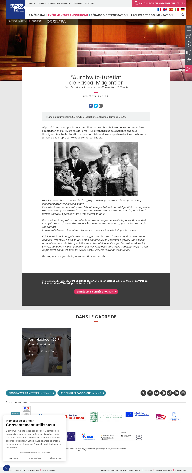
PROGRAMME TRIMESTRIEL (30, 393)
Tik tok (170, 393)
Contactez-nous (163, 470)
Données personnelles (130, 470)
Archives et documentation (152, 15)
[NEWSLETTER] (188, 60)
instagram (163, 393)
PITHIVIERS (89, 3)
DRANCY (31, 3)
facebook (150, 393)
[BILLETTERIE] (188, 36)
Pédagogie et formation (109, 15)
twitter (143, 393)
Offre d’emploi (14, 470)
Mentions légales (109, 470)
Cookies (148, 470)
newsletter (183, 393)
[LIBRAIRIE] (188, 52)
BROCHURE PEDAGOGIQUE (80, 393)
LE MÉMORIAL (36, 15)
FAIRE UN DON (161, 3)
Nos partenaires (31, 470)
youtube (157, 393)
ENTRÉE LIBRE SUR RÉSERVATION (95, 291)
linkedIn (176, 393)
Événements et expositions (68, 15)
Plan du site (180, 470)
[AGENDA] (188, 28)
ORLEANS (42, 3)
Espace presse (48, 470)
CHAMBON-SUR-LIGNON (59, 3)
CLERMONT (77, 3)
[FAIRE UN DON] (188, 68)
